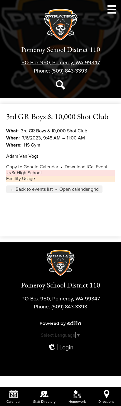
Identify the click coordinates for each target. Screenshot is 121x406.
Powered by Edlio (60, 323)
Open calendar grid (79, 189)
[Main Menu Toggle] (111, 9)
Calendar (13, 402)
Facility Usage (20, 179)
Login (60, 347)
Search (60, 85)
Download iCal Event (86, 167)
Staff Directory (44, 402)
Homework (77, 402)
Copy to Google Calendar (32, 167)
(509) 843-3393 (69, 71)
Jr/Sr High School (24, 173)
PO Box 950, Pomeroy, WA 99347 (60, 62)
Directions (106, 402)
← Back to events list (31, 189)
